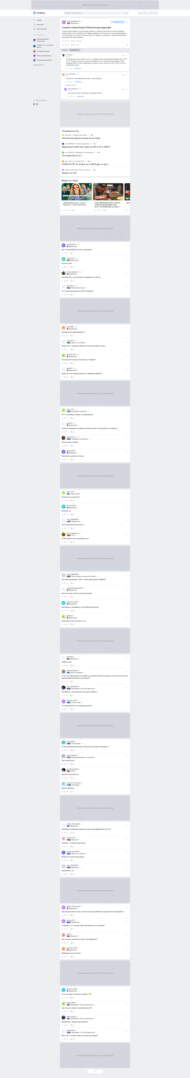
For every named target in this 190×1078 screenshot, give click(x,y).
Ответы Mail (74, 494)
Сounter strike (80, 161)
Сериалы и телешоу (79, 411)
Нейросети (75, 521)
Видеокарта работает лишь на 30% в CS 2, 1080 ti (86, 147)
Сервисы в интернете (79, 439)
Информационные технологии (82, 757)
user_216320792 (69, 152)
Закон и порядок (76, 673)
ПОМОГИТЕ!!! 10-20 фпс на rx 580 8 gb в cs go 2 (85, 164)
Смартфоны (75, 743)
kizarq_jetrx (68, 135)
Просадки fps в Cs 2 (72, 156)
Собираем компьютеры (80, 135)
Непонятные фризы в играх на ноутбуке (81, 138)
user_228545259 (69, 144)
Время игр (74, 23)
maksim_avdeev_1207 (71, 170)
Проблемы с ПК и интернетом (85, 152)
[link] (77, 198)
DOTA (72, 771)
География (75, 785)
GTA (73, 535)
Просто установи (84, 170)
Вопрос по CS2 (69, 173)
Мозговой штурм (77, 288)
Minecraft (74, 840)
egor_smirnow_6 (69, 161)
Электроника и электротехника (83, 576)
